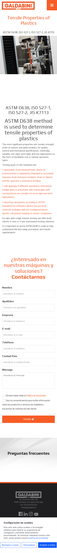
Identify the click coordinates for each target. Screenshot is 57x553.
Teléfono (8, 342)
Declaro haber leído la (26, 395)
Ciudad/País (9, 356)
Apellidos (8, 301)
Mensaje (7, 369)
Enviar (27, 419)
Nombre (7, 287)
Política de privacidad (36, 395)
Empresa (7, 315)
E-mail (6, 328)
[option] (28, 55)
